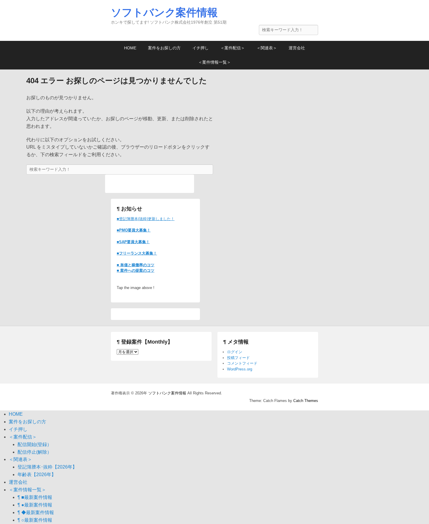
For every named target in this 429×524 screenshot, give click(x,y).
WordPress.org (239, 369)
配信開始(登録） (35, 444)
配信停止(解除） (35, 452)
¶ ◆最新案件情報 (36, 512)
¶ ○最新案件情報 (35, 520)
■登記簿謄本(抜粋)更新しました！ (146, 219)
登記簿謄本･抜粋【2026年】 (47, 466)
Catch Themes (305, 400)
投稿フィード (238, 358)
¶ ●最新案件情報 (35, 504)
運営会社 (297, 48)
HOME (130, 48)
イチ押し (200, 48)
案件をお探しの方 (164, 48)
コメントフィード (242, 363)
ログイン (234, 352)
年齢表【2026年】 (37, 474)
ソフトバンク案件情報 (164, 12)
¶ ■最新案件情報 (35, 497)
